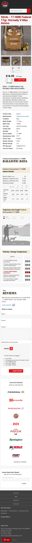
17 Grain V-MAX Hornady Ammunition (10, 261)
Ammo (12, 256)
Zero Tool (16, 493)
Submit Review (17, 371)
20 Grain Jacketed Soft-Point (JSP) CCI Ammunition (11, 275)
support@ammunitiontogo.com (13, 535)
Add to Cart (21, 79)
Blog (16, 496)
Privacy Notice (13, 511)
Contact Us (16, 504)
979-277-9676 (7, 532)
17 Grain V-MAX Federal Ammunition (10, 272)
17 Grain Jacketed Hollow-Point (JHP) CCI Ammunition (12, 264)
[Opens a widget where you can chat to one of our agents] (7, 540)
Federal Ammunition (22, 116)
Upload (6, 348)
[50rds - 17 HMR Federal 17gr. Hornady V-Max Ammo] (16, 40)
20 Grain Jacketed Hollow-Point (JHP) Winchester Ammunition (12, 268)
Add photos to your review (9, 342)
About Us (16, 500)
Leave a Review (7, 305)
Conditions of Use (23, 511)
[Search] (29, 11)
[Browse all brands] (28, 462)
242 (17, 143)
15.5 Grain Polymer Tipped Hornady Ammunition (10, 279)
